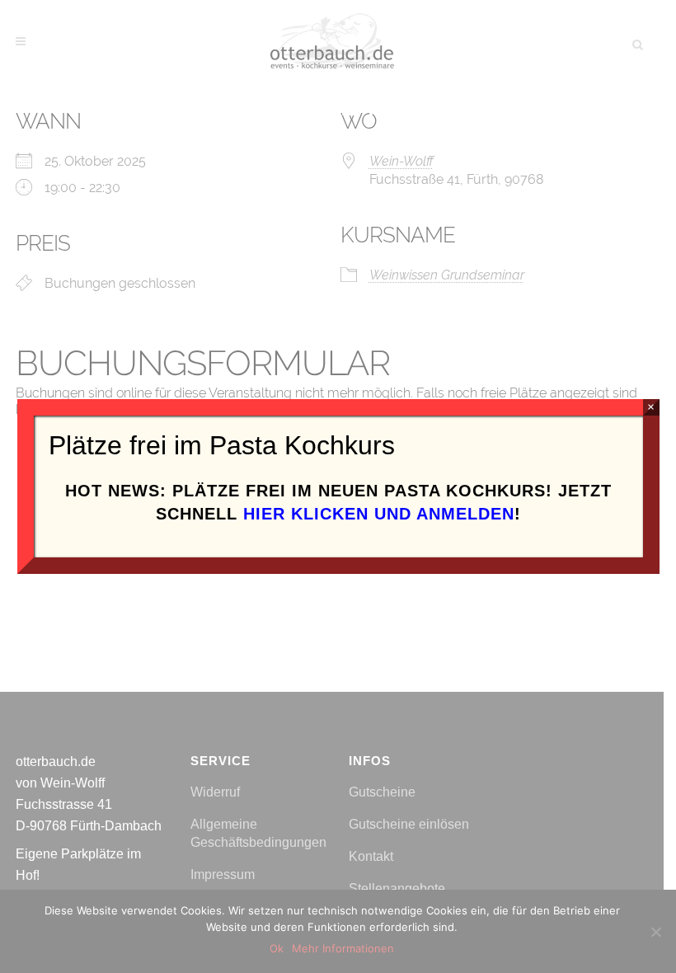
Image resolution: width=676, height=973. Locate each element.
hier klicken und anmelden (378, 514)
